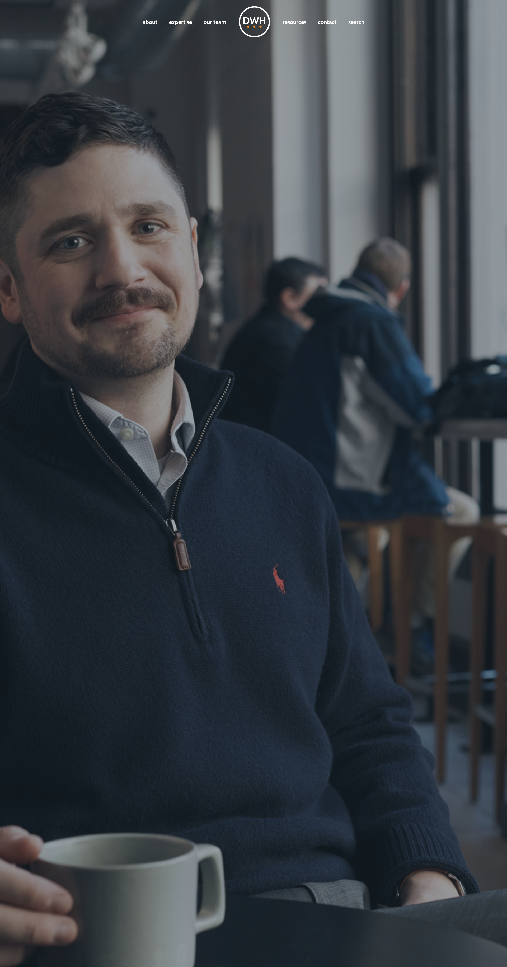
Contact (327, 22)
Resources (294, 22)
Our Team (215, 22)
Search (356, 22)
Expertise (180, 22)
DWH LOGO (254, 21)
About (150, 22)
